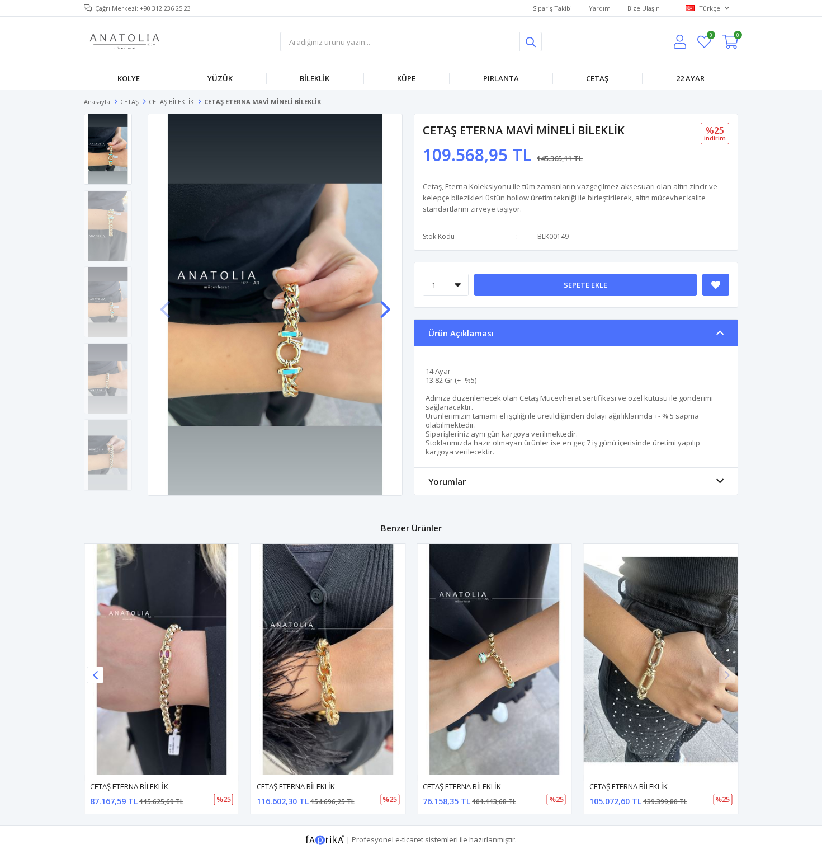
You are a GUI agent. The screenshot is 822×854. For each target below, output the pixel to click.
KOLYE (128, 78)
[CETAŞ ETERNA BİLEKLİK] (161, 659)
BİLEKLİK (314, 78)
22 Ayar (690, 78)
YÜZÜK (220, 78)
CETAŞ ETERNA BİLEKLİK (129, 786)
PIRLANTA (501, 78)
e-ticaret (409, 839)
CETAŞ (597, 78)
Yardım (600, 8)
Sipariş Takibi (552, 8)
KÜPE (406, 78)
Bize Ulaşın (643, 8)
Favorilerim (710, 37)
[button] (385, 304)
